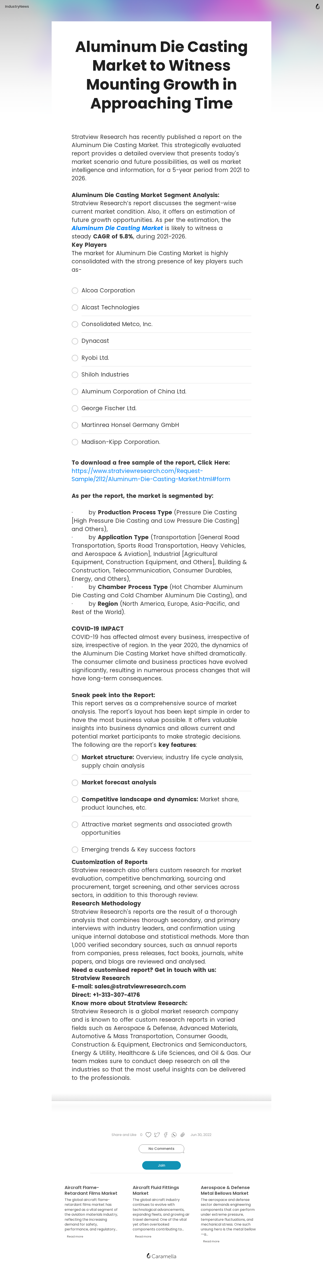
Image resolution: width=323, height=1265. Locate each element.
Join (161, 1165)
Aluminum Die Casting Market (117, 228)
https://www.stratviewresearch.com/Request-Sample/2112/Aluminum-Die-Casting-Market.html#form (151, 475)
